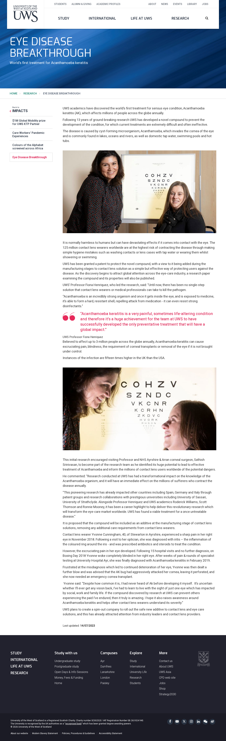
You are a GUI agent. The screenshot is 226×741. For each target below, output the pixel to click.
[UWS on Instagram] (191, 722)
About (152, 4)
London (105, 677)
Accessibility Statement (110, 733)
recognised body (73, 723)
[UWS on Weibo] (212, 722)
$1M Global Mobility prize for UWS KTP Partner (28, 122)
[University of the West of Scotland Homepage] (25, 14)
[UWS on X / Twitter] (184, 722)
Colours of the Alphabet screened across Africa (27, 146)
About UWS (166, 666)
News (164, 4)
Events (177, 4)
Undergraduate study (67, 661)
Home (13, 93)
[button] (209, 18)
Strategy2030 (167, 694)
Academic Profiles (108, 4)
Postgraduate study (67, 666)
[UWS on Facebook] (170, 722)
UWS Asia (165, 672)
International (102, 18)
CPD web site (167, 677)
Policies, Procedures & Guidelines (78, 733)
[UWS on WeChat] (205, 722)
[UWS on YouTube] (177, 722)
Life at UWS (141, 18)
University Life (138, 672)
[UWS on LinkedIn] (198, 722)
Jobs (205, 4)
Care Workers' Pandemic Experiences (28, 134)
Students (60, 4)
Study (63, 18)
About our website (19, 733)
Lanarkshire (107, 672)
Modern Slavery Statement (45, 733)
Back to (20, 109)
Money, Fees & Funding (69, 677)
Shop (162, 688)
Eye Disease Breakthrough (30, 157)
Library (192, 4)
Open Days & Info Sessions (71, 672)
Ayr (102, 661)
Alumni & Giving (81, 4)
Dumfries (105, 666)
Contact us (166, 661)
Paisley (104, 683)
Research (180, 18)
